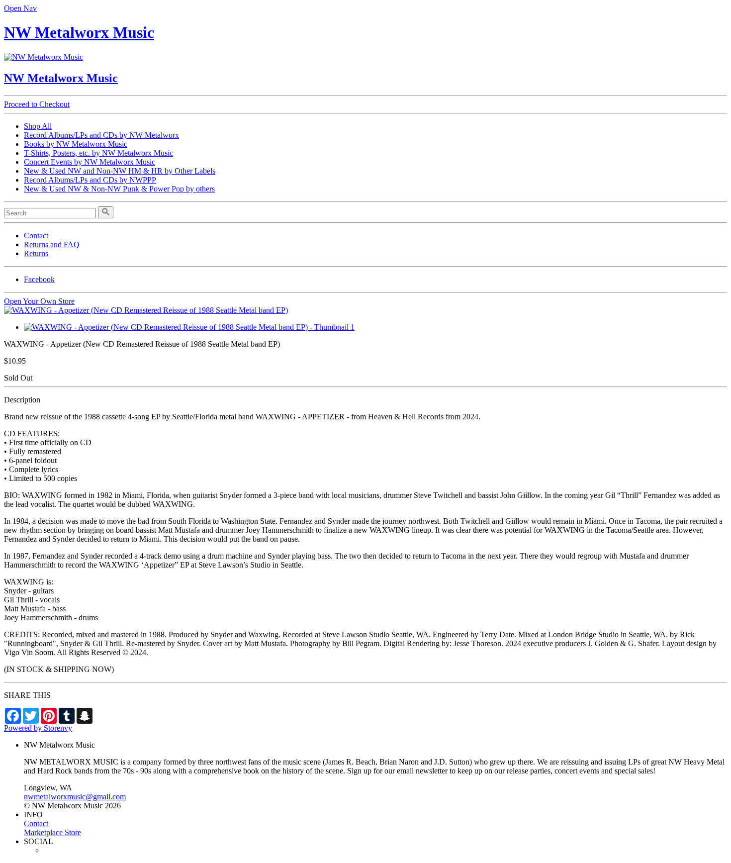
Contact (36, 235)
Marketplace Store (52, 832)
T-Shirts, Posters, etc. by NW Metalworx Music (98, 153)
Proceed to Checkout (37, 104)
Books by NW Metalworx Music (75, 144)
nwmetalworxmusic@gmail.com (75, 796)
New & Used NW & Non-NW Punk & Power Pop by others (119, 189)
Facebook (39, 279)
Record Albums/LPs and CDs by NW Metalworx (101, 135)
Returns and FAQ (52, 244)
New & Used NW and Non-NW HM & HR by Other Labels (119, 171)
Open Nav (20, 8)
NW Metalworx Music (79, 32)
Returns (36, 253)
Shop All (38, 126)
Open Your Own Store (39, 301)
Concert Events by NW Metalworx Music (89, 162)
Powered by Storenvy (38, 728)
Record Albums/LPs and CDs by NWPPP (90, 180)
